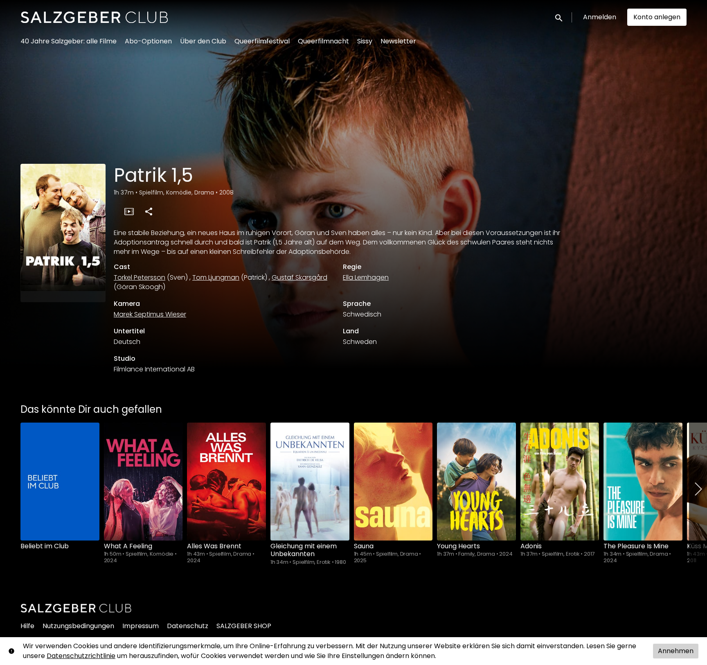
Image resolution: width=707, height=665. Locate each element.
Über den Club (203, 41)
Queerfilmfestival (262, 41)
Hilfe (27, 626)
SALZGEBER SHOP (243, 626)
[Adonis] (559, 482)
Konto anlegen (656, 17)
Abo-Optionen (148, 41)
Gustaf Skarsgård (299, 277)
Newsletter (398, 41)
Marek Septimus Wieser (150, 314)
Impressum (140, 626)
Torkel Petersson (139, 277)
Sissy (364, 41)
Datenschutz (187, 626)
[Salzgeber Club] (76, 608)
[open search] (559, 17)
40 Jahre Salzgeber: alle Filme (68, 41)
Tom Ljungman (215, 277)
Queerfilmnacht (323, 41)
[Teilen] (148, 211)
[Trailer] (128, 211)
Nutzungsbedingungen (78, 626)
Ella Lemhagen (366, 277)
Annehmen (675, 651)
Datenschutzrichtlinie (81, 655)
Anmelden (599, 17)
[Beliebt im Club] (59, 482)
